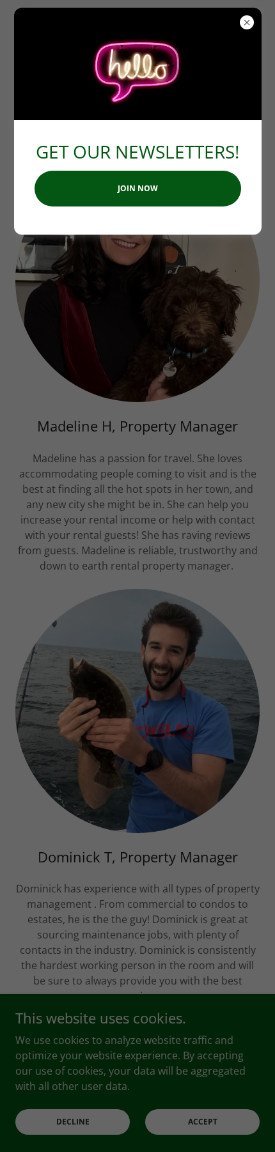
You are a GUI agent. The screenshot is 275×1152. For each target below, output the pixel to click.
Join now (138, 188)
